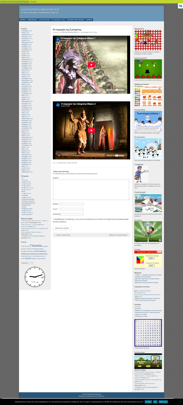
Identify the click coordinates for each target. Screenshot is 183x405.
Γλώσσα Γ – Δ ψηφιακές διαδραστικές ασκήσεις (148, 275)
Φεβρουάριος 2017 (27, 101)
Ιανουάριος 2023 (26, 36)
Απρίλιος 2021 (26, 55)
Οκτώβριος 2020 (27, 67)
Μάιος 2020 (25, 73)
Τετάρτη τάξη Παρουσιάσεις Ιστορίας (145, 300)
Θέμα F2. (102, 396)
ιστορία (37, 256)
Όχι (155, 402)
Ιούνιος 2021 (25, 53)
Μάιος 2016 (25, 113)
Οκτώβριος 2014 (26, 143)
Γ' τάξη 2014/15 (26, 193)
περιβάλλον (34, 258)
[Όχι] (180, 402)
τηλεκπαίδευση (41, 258)
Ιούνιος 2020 (25, 71)
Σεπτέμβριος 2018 (27, 82)
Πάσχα (41, 249)
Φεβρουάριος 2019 (27, 80)
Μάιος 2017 (25, 95)
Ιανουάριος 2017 (26, 103)
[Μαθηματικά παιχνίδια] (148, 105)
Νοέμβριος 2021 (26, 46)
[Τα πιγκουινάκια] (148, 158)
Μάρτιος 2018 (26, 84)
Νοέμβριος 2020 (26, 65)
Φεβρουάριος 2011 (27, 172)
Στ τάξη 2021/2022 (27, 212)
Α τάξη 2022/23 (26, 184)
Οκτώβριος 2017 (26, 92)
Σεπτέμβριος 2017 (27, 93)
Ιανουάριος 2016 (27, 120)
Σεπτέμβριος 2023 (27, 31)
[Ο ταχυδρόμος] (141, 182)
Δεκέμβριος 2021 (27, 44)
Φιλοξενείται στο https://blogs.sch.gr (88, 396)
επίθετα (23, 256)
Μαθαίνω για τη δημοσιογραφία (118, 235)
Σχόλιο (69, 163)
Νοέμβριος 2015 (26, 124)
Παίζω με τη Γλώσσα (141, 314)
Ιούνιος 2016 (25, 111)
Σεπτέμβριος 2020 (27, 69)
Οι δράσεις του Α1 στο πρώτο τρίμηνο (32, 236)
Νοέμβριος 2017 (26, 90)
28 (22, 178)
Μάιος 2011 (25, 166)
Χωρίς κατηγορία (26, 214)
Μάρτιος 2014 (26, 153)
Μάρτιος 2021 (26, 57)
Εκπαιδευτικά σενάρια (28, 199)
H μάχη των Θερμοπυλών (62, 235)
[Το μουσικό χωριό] (148, 212)
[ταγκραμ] (148, 267)
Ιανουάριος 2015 (26, 139)
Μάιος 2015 (25, 132)
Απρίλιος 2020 (26, 74)
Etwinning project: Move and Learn (31, 232)
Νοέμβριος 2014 (26, 141)
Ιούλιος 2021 (25, 52)
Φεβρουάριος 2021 (27, 59)
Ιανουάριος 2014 (26, 154)
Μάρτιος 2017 (26, 99)
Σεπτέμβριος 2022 (27, 38)
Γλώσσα (35, 246)
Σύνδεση (33, 2)
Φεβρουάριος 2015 (27, 137)
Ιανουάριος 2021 (26, 61)
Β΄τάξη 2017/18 (26, 189)
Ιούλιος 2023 (25, 32)
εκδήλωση (25, 254)
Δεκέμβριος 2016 (27, 105)
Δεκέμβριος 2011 (26, 164)
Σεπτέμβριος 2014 (27, 145)
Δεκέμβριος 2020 (27, 63)
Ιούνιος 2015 (25, 130)
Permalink (74, 163)
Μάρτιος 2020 (26, 76)
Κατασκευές (30, 249)
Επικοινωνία (32, 20)
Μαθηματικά (36, 249)
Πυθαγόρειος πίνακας (141, 316)
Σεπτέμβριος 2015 (27, 128)
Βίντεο (23, 191)
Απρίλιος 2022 (26, 40)
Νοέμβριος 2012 (26, 162)
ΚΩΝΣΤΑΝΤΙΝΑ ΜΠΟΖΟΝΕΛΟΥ (70, 32)
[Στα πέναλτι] (148, 241)
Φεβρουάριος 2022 (27, 42)
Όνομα (56, 204)
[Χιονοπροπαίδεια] (148, 131)
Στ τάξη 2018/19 (26, 210)
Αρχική (22, 20)
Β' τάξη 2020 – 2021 (28, 188)
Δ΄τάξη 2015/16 (62, 163)
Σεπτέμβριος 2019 (27, 78)
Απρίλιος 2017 (26, 97)
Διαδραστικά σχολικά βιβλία (143, 277)
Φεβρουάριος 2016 (27, 118)
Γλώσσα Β (25, 195)
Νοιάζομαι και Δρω (27, 208)
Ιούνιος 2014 (25, 147)
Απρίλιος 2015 (26, 134)
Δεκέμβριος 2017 (26, 88)
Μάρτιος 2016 (26, 116)
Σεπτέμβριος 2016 (27, 109)
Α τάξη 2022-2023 (25, 246)
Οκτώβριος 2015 (26, 126)
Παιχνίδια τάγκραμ (152, 282)
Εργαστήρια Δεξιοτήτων (28, 203)
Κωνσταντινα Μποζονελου (40, 9)
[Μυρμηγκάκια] (148, 50)
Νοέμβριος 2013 (26, 158)
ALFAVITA (89, 20)
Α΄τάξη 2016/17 (26, 186)
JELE (140, 296)
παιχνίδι (27, 258)
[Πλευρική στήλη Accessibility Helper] (180, 5)
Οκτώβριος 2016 (26, 107)
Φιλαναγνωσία (31, 251)
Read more (163, 402)
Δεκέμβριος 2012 (27, 160)
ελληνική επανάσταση (38, 254)
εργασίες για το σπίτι (30, 256)
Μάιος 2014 (25, 149)
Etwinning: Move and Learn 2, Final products (34, 228)
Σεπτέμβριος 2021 (27, 50)
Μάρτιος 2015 (26, 135)
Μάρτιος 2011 (26, 170)
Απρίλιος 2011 (26, 168)
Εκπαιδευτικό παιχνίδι (75, 20)
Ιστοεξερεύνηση (26, 205)
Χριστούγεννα (40, 251)
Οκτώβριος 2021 (26, 48)
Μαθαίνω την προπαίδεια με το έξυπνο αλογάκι (148, 310)
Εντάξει (148, 402)
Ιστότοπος (56, 214)
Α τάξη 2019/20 (44, 20)
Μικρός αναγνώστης (154, 298)
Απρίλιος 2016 (26, 114)
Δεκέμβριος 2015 (27, 122)
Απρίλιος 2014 (26, 151)
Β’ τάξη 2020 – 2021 (58, 20)
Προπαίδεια (24, 251)
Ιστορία (24, 207)
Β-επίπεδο (138, 308)
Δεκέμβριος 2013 (26, 156)
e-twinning (25, 180)
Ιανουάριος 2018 (27, 86)
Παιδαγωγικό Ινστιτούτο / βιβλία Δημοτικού (147, 312)
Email (55, 209)
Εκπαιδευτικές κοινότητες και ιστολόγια (15, 2)
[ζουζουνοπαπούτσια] (148, 78)
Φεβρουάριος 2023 (27, 34)
